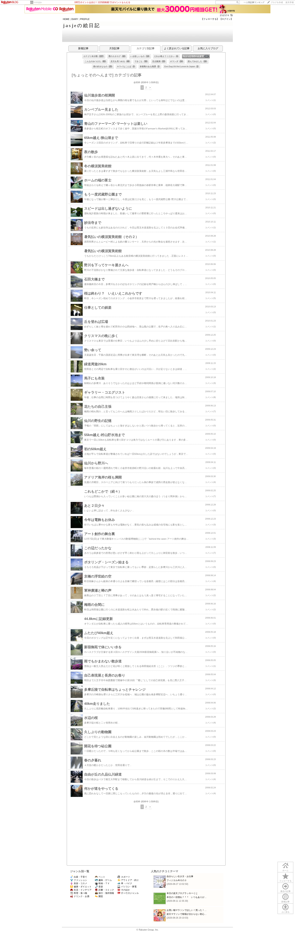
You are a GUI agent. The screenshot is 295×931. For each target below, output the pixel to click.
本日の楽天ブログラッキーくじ (182, 893)
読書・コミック (106, 890)
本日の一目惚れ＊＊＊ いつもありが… (187, 897)
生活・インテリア (83, 890)
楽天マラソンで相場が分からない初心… (187, 914)
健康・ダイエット (83, 886)
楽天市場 (289, 2)
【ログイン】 (226, 19)
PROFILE (85, 19)
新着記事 (285, 901)
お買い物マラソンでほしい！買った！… (187, 910)
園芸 (101, 896)
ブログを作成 (277, 2)
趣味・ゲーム (105, 880)
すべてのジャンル (130, 893)
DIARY (74, 19)
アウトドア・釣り (130, 880)
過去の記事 (285, 891)
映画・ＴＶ (104, 883)
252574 (224, 15)
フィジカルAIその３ (177, 880)
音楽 (101, 886)
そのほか (38, 2)
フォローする (285, 881)
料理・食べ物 (80, 893)
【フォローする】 (210, 19)
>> (254, 2)
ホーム (285, 870)
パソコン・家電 (129, 886)
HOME (66, 19)
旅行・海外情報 (106, 893)
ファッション (80, 880)
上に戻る (285, 912)
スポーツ (125, 877)
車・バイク (126, 883)
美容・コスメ (80, 883)
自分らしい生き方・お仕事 (180, 876)
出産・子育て (80, 877)
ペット (102, 877)
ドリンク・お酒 (81, 896)
